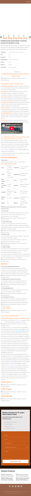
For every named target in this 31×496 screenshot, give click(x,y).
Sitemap (24, 493)
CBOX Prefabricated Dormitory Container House (7, 479)
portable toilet (11, 365)
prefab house (17, 320)
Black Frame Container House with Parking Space (22, 479)
